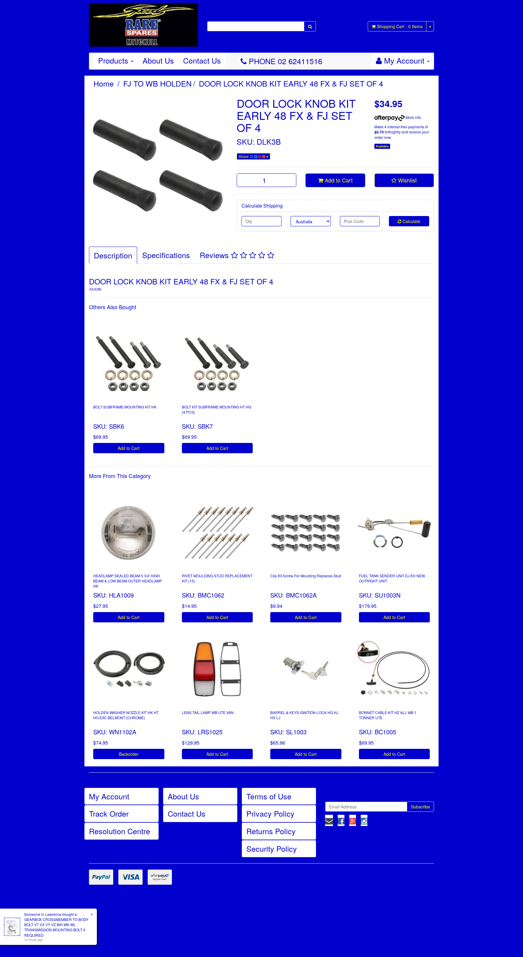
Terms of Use (268, 796)
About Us (158, 60)
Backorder (129, 754)
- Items (400, 26)
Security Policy (271, 848)
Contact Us (202, 60)
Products (114, 60)
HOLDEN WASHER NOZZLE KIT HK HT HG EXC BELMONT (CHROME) (126, 715)
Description (113, 255)
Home (104, 83)
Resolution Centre (119, 830)
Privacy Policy (270, 813)
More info (413, 117)
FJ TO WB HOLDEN (157, 83)
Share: (244, 156)
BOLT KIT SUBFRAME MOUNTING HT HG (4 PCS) (216, 409)
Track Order (109, 813)
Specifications (166, 254)
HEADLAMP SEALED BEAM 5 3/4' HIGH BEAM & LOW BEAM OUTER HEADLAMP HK (127, 580)
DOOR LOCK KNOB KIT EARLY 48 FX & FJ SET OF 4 (291, 83)
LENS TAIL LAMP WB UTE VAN (208, 712)
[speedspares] (143, 22)
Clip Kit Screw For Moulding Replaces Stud (305, 575)
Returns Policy (271, 830)
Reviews (215, 254)
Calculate (410, 221)
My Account (109, 796)
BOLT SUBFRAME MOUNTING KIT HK (124, 406)
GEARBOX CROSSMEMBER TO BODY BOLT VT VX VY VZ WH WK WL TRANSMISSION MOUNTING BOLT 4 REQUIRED (56, 927)
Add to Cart (338, 180)
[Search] (310, 26)
